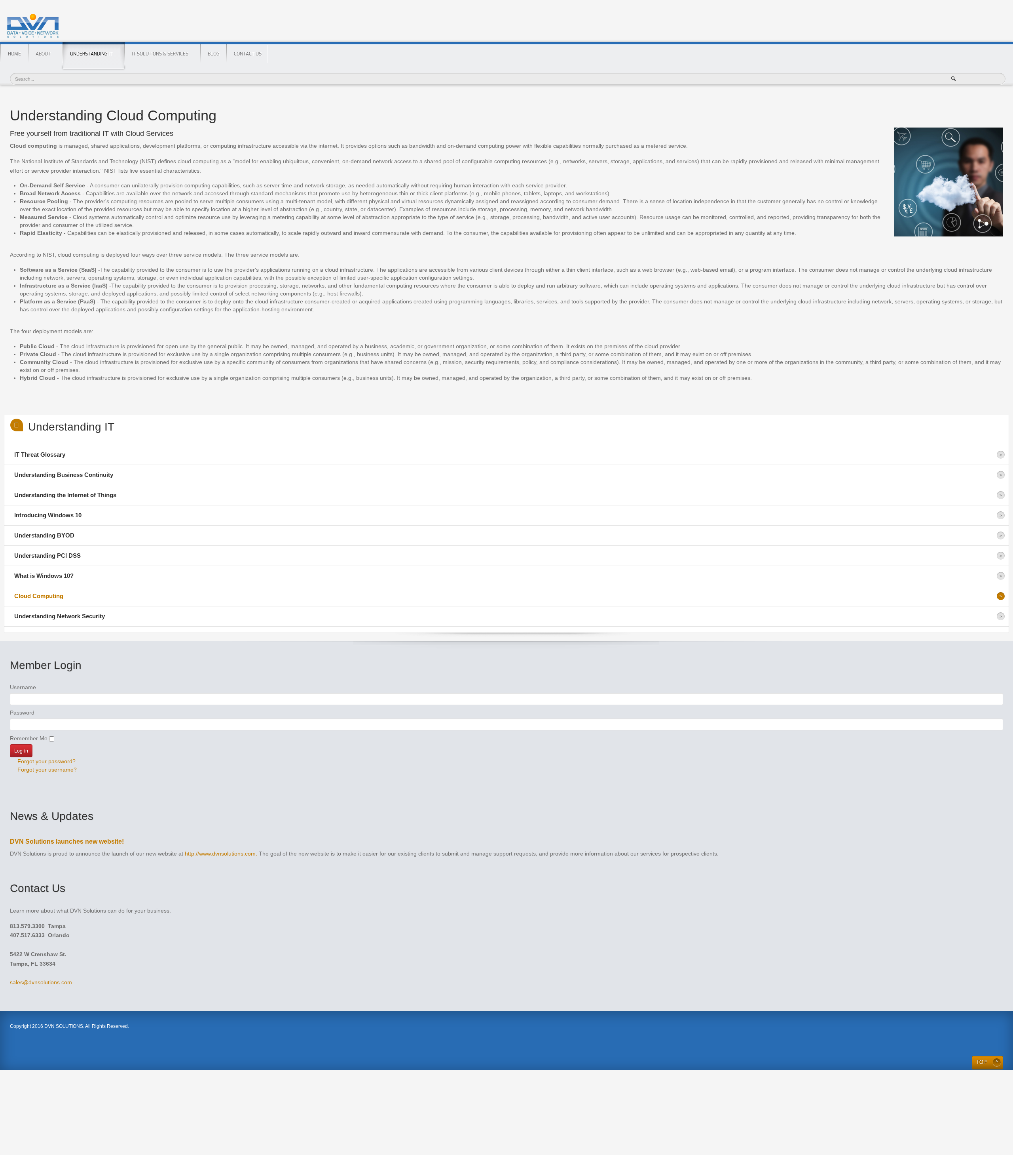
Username (23, 687)
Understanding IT (91, 53)
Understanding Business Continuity (63, 474)
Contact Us (248, 53)
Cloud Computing (38, 596)
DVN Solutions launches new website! (67, 841)
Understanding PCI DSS (47, 555)
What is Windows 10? (44, 575)
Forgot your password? (46, 761)
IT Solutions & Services (160, 53)
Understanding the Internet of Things (65, 495)
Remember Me (28, 738)
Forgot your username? (46, 769)
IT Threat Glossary (39, 454)
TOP (981, 1062)
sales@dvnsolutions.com (41, 982)
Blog (213, 53)
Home (14, 53)
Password (22, 712)
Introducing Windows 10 (48, 515)
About (43, 53)
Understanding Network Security (59, 616)
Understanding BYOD (44, 535)
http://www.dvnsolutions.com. (221, 853)
